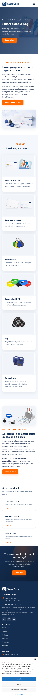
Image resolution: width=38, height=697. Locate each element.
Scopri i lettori (10, 472)
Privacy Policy (19, 694)
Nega (19, 684)
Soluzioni (5, 635)
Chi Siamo (6, 628)
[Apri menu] (34, 4)
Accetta (19, 679)
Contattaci (19, 573)
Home (4, 20)
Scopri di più (9, 40)
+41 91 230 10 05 (11, 654)
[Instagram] (9, 619)
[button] (35, 659)
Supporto (5, 642)
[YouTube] (14, 619)
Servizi (4, 631)
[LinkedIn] (4, 619)
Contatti (5, 645)
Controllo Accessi (13, 20)
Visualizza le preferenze (19, 689)
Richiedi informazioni (13, 102)
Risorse (5, 638)
